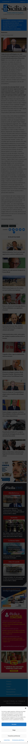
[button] (25, 708)
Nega (13, 730)
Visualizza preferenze (14, 736)
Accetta (14, 724)
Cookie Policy (7, 740)
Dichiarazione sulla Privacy (18, 740)
